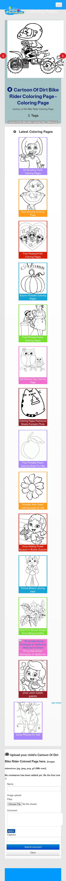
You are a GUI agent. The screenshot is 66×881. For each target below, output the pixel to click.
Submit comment (33, 846)
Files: (10, 799)
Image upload (14, 795)
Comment (12, 810)
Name (10, 783)
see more (56, 702)
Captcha (11, 834)
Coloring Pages (42, 11)
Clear (33, 852)
